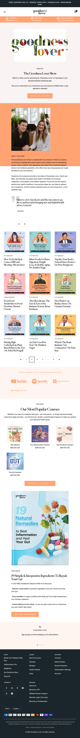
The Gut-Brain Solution (64, 445)
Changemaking (9, 297)
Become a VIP (34, 690)
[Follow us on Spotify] (12, 693)
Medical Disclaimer (36, 727)
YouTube (58, 78)
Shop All (7, 676)
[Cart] (75, 12)
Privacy (28, 727)
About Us (32, 686)
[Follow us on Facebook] (6, 688)
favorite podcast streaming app (39, 81)
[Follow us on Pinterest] (17, 688)
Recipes (32, 666)
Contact (58, 658)
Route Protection (61, 666)
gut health (8, 255)
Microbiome (15, 445)
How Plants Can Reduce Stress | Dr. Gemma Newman (63, 304)
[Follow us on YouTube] (22, 688)
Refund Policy (60, 662)
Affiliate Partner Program (38, 694)
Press (31, 674)
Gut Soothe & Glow (11, 672)
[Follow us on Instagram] (12, 688)
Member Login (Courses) (38, 697)
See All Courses (35, 658)
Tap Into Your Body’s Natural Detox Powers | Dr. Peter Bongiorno (65, 262)
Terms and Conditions (48, 727)
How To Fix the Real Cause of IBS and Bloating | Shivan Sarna (14, 262)
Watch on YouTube (40, 96)
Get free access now (25, 614)
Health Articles (34, 670)
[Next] (59, 359)
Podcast (32, 662)
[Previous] (21, 359)
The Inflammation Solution (40, 445)
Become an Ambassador (38, 701)
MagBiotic (8, 668)
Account (58, 674)
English (15, 708)
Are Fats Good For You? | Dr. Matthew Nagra (37, 345)
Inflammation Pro (10, 664)
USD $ (7, 708)
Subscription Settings (63, 670)
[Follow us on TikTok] (6, 693)
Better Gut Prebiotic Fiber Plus (13, 659)
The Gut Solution (15, 472)
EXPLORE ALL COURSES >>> (40, 483)
